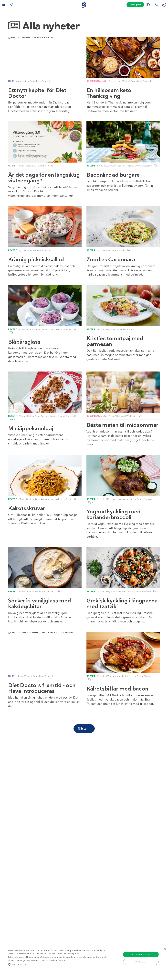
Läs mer (62, 960)
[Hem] (84, 5)
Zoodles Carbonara (110, 259)
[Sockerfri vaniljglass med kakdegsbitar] (45, 567)
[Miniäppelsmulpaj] (45, 392)
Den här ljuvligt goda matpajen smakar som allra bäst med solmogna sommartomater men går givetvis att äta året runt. (120, 355)
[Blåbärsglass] (45, 305)
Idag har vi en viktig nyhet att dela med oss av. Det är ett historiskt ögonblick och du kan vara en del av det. (44, 702)
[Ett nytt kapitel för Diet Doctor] (45, 38)
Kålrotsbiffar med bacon (117, 688)
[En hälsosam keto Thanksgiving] (123, 57)
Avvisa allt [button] (141, 962)
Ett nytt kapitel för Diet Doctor (37, 93)
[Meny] (4, 4)
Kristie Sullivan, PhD (43, 250)
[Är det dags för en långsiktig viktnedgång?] (45, 142)
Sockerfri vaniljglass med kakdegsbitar (39, 603)
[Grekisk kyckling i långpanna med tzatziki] (123, 567)
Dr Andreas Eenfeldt (40, 81)
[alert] (84, 958)
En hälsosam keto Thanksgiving (108, 93)
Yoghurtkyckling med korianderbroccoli (113, 514)
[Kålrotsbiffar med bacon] (123, 652)
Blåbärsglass (24, 341)
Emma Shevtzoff (143, 165)
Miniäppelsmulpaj (30, 428)
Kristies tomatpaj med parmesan (114, 341)
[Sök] (12, 4)
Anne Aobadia (118, 165)
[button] (57, 964)
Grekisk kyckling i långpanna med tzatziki (122, 603)
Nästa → (84, 729)
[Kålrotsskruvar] (45, 475)
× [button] (165, 949)
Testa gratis (135, 4)
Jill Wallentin (130, 416)
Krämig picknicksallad (36, 259)
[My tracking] (148, 4)
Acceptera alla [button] (141, 954)
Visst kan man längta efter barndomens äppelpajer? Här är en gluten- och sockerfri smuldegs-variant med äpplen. (38, 439)
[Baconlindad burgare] (123, 142)
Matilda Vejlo (46, 165)
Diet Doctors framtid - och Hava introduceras (42, 688)
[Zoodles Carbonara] (123, 226)
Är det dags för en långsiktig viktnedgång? (44, 177)
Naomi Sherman (143, 591)
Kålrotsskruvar (26, 508)
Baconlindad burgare (112, 174)
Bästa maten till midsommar (122, 424)
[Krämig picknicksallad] (45, 226)
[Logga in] (164, 4)
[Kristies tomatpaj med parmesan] (123, 305)
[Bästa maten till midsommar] (123, 392)
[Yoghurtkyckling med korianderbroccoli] (123, 475)
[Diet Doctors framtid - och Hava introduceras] (45, 633)
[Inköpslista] (156, 4)
